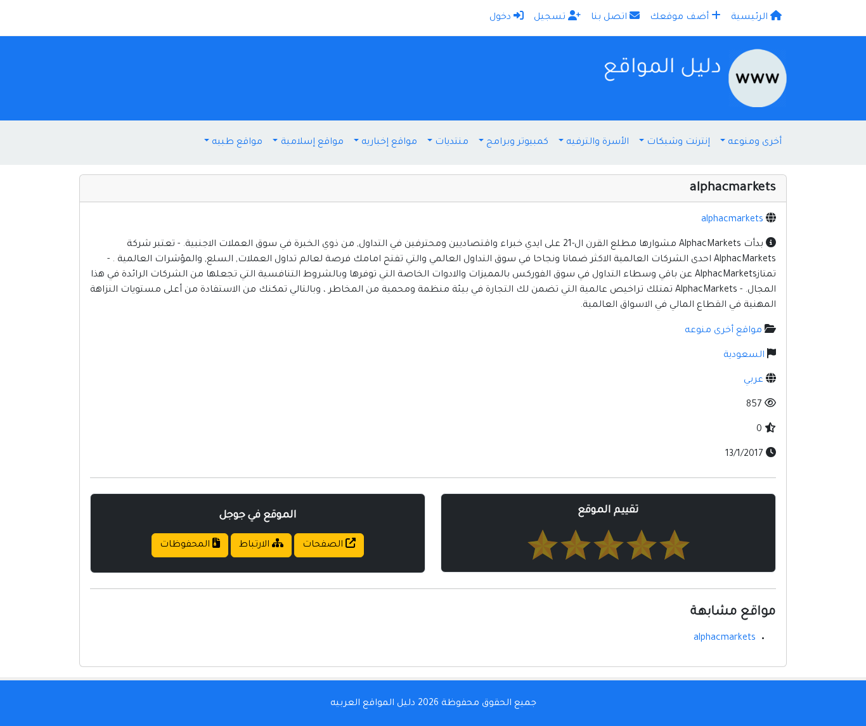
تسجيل (551, 18)
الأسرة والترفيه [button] (597, 143)
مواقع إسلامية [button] (312, 143)
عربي (753, 380)
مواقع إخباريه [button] (389, 143)
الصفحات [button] (324, 545)
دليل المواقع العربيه (372, 704)
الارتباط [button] (255, 545)
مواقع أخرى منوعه (723, 331)
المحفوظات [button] (186, 545)
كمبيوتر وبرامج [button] (517, 143)
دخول (501, 18)
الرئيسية (750, 18)
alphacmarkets (732, 220)
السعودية (744, 356)
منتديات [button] (452, 143)
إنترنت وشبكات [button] (678, 143)
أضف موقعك (680, 18)
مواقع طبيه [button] (237, 143)
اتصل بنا (610, 18)
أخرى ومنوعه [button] (755, 143)
